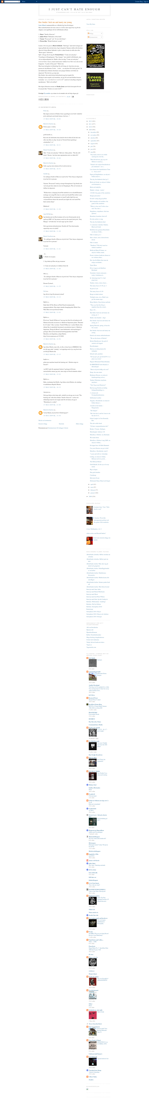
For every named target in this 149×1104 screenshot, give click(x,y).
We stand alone (94, 437)
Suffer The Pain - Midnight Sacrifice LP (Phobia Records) (103, 899)
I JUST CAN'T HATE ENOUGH (74, 9)
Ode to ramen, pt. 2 (95, 235)
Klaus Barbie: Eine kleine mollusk (100, 302)
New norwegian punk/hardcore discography (101, 921)
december (94, 132)
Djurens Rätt (93, 758)
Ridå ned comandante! (94, 804)
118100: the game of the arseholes (100, 193)
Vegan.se (89, 645)
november (94, 135)
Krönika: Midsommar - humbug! (96, 602)
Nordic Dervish (93, 915)
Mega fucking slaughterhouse (95, 637)
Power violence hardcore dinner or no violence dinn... (100, 256)
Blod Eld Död (93, 712)
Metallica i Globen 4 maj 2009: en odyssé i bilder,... (100, 441)
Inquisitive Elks (93, 854)
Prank (91, 932)
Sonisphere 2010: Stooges (94, 617)
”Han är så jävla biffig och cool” (99, 369)
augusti (93, 143)
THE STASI (100, 1012)
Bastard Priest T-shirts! (95, 700)
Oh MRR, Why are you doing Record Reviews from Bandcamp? (98, 934)
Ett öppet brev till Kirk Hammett (99, 445)
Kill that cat (92, 877)
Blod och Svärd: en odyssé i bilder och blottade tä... (100, 183)
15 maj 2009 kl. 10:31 (52, 145)
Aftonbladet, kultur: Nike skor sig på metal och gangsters (97, 565)
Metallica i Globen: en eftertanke (100, 435)
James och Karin (94, 860)
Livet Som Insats (94, 883)
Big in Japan (93, 469)
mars (92, 487)
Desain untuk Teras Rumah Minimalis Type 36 (102, 1030)
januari (93, 493)
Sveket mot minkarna (92, 640)
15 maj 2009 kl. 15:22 (52, 374)
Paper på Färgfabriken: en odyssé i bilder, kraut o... (100, 175)
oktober (93, 138)
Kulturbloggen (93, 880)
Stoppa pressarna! (95, 196)
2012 (90, 121)
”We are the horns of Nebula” (98, 338)
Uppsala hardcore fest (102, 1058)
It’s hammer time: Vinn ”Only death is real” (101, 508)
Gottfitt (45, 174)
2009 (90, 130)
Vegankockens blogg (95, 1070)
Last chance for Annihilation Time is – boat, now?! (100, 170)
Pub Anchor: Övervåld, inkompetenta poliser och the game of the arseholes (100, 520)
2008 (90, 496)
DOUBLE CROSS (94, 771)
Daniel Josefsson (48, 150)
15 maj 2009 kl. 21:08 (52, 405)
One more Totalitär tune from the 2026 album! (102, 744)
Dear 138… (93, 310)
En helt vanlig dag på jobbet (98, 198)
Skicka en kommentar (45, 420)
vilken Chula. (93, 1077)
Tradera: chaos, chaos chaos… (99, 283)
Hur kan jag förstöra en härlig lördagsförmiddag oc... (98, 389)
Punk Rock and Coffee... (96, 940)
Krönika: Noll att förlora (93, 604)
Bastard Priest (93, 698)
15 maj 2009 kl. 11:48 (52, 269)
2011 (90, 124)
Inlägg (91, 33)
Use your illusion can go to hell (99, 448)
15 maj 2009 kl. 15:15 (52, 354)
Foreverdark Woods (94, 714)
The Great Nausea (94, 1027)
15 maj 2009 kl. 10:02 (52, 119)
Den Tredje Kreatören (95, 755)
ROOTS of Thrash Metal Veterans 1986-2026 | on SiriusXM (98, 707)
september (94, 141)
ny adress (91, 810)
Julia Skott (92, 863)
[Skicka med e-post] (39, 99)
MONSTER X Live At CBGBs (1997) (102, 1043)
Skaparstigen (93, 974)
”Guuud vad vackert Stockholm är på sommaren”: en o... (100, 165)
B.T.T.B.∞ (92, 695)
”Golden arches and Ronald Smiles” (95, 533)
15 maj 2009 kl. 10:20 (52, 130)
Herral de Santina (48, 124)
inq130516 (91, 856)
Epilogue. (99, 660)
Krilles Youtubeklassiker (93, 635)
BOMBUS (92, 719)
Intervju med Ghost (92, 594)
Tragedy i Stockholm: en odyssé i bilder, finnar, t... (100, 402)
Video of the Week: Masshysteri (97, 891)
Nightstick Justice (94, 896)
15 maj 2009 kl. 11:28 (52, 209)
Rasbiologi (89, 609)
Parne (45, 111)
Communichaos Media (96, 725)
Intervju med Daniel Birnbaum (95, 592)
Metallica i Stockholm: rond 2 (99, 451)
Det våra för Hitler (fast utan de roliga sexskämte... (99, 261)
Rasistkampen (94, 346)
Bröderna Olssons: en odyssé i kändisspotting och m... (99, 376)
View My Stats (90, 24)
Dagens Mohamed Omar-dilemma (100, 362)
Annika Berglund (94, 685)
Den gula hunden (95, 472)
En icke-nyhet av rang (96, 219)
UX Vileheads (93, 1057)
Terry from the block (95, 1024)
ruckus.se (91, 971)
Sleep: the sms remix (96, 372)
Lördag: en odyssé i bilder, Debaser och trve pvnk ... (98, 458)
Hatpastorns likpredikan (96, 830)
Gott (44, 291)
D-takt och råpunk (94, 728)
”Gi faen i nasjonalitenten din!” (99, 426)
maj (92, 152)
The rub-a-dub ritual (96, 423)
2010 (90, 127)
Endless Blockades (94, 788)
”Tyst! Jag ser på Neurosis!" (98, 385)
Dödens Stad (92, 785)
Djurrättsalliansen (91, 632)
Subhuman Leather (95, 398)
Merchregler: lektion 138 (97, 432)
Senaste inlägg (43, 424)
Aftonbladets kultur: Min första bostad (97, 587)
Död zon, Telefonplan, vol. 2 (93, 529)
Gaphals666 (92, 809)
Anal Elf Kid (47, 214)
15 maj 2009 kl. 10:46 (52, 158)
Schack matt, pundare (96, 354)
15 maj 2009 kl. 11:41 (52, 249)
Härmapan (92, 843)
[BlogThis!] (41, 99)
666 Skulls (92, 658)
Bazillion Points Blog (95, 704)
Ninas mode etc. (93, 912)
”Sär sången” (94, 411)
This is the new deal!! (94, 885)
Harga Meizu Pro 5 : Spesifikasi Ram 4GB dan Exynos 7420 (98, 949)
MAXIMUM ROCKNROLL (97, 889)
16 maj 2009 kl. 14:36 (52, 416)
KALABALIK (93, 873)
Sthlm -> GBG (93, 941)
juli (92, 146)
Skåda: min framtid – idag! (98, 318)
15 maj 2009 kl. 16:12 (52, 387)
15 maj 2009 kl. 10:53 (52, 169)
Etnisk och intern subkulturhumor (100, 335)
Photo (90, 789)
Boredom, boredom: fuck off (98, 216)
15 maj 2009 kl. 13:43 (52, 312)
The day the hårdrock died (97, 222)
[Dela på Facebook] (46, 99)
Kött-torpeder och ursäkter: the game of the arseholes (99, 202)
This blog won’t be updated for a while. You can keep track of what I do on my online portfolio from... (99, 688)
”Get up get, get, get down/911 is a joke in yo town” (100, 358)
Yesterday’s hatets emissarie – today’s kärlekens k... (98, 274)
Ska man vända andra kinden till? (97, 838)
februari (93, 490)
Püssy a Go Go (93, 957)
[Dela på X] (44, 99)
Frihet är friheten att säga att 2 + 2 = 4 (99, 801)
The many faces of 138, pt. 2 (98, 286)
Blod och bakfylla (95, 187)
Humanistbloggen (94, 837)
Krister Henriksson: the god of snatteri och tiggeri (99, 342)
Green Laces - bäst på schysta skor (98, 816)
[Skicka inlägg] (72, 96)
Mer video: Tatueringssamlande (97, 865)
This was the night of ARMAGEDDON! (102, 979)
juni (92, 149)
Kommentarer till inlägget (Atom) (58, 428)
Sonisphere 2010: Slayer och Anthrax (97, 614)
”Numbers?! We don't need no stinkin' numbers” (98, 246)
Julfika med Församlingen (95, 832)
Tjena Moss (93, 265)
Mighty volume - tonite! (97, 190)
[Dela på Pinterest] (48, 99)
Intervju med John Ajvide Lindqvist (97, 599)
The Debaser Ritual (95, 462)
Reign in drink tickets (96, 294)
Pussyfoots (92, 946)
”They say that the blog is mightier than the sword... (98, 306)
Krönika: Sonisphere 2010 (94, 607)
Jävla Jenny (92, 870)
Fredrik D (92, 794)
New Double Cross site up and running (102, 774)
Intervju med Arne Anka (93, 589)
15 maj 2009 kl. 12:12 (52, 297)
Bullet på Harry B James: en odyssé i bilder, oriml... (98, 251)
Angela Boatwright (94, 672)
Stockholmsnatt (93, 990)
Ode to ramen (94, 242)
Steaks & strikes (94, 977)
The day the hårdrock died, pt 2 (99, 179)
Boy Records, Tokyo (95, 722)
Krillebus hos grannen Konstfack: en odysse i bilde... (100, 231)
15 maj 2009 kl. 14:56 (52, 339)
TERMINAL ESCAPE (95, 1010)
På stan (91, 954)
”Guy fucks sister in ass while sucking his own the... (98, 156)
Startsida (61, 424)
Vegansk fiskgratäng (94, 1072)
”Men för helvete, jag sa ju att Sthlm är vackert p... (98, 160)
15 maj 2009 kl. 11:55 (52, 286)
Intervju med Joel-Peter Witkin (95, 597)
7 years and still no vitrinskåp (98, 454)
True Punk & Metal (95, 1040)
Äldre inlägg (79, 424)
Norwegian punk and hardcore (98, 918)
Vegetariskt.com (91, 647)
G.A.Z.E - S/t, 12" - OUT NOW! (102, 730)
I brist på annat (92, 796)
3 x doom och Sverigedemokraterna (97, 394)
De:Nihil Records (94, 741)
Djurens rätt (89, 630)
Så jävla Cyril (94, 289)
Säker (90, 1004)
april (92, 484)
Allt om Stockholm (92, 627)
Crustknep (93, 475)
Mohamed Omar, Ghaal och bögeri (100, 481)
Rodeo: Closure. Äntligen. (97, 429)
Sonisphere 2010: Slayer (93, 612)
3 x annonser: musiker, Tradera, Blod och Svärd (99, 226)
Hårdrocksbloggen (94, 851)
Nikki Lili (92, 909)
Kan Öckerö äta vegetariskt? (101, 760)
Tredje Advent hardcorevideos (95, 642)
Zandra (91, 1080)
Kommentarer (93, 37)
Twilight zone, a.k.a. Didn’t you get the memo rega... (99, 298)
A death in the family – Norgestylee (97, 407)
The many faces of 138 (96, 291)
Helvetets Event (94, 478)
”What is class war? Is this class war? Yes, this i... (99, 207)
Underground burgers (95, 1054)
